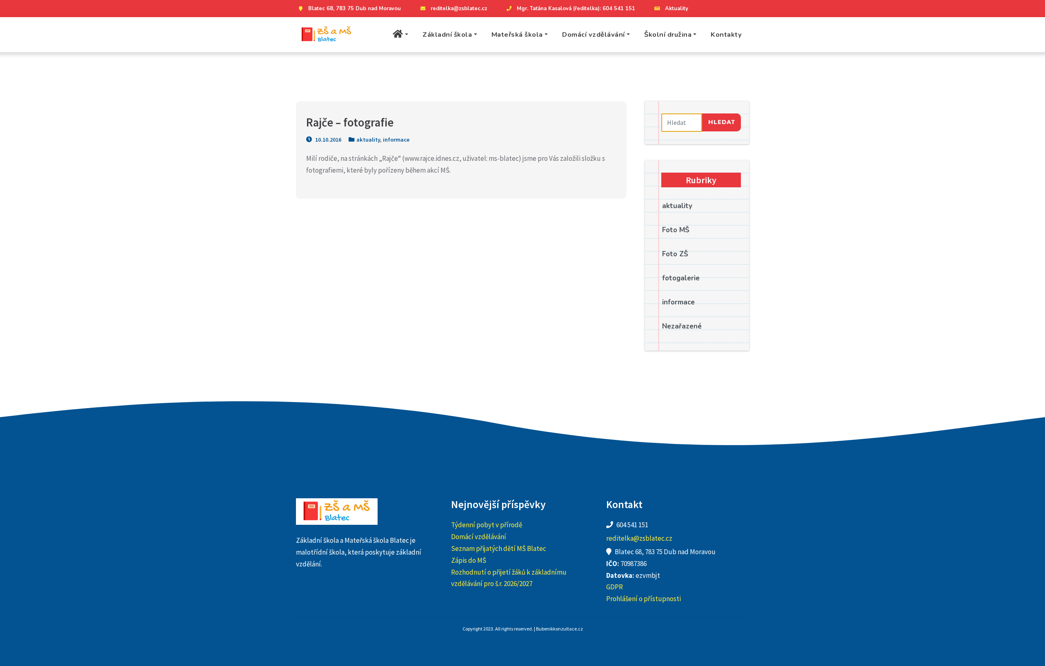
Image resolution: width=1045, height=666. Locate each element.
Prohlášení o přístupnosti (643, 598)
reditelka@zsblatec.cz (459, 8)
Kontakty (726, 34)
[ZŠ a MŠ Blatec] (326, 35)
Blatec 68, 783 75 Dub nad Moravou (354, 8)
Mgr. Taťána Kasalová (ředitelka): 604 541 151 (576, 8)
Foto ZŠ (675, 254)
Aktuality (676, 8)
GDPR (614, 586)
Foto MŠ (675, 230)
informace (396, 139)
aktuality (368, 139)
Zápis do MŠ (468, 560)
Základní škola (447, 34)
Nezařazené (682, 326)
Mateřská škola (517, 34)
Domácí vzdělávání (593, 34)
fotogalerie (681, 278)
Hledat (721, 122)
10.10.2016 (327, 139)
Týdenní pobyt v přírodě (486, 524)
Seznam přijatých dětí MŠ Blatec (498, 548)
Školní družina (667, 34)
